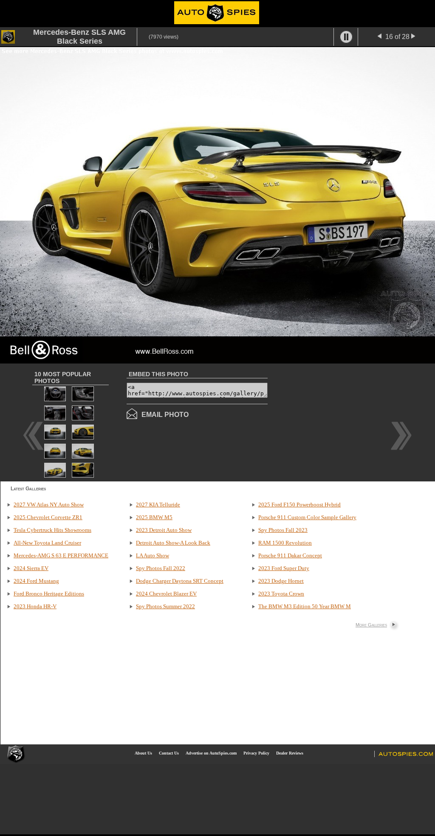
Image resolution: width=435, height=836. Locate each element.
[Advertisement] (339, 422)
